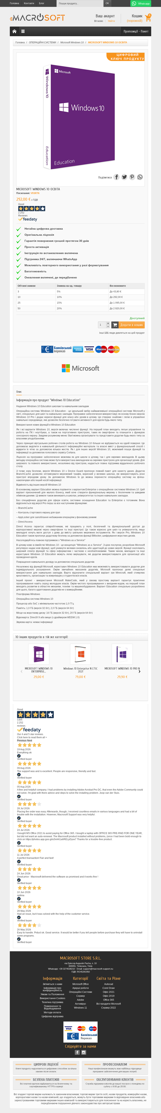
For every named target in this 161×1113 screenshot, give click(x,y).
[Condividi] (139, 177)
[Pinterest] (132, 177)
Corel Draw (108, 988)
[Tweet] (124, 177)
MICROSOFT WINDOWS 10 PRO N (122, 668)
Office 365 (108, 999)
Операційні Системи (80, 992)
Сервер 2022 (108, 1007)
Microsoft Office (80, 984)
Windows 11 (80, 1007)
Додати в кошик (131, 325)
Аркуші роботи (80, 988)
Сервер (80, 996)
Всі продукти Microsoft (108, 1003)
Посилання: (23, 193)
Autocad (108, 984)
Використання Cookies (52, 998)
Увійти (111, 21)
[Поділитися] (116, 177)
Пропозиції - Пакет (136, 31)
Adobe (80, 999)
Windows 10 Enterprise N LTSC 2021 (80, 670)
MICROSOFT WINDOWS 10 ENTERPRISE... (39, 670)
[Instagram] (83, 1052)
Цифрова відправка (52, 1016)
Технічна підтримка (52, 1002)
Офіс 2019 (108, 996)
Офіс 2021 (108, 992)
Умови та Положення (52, 994)
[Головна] (14, 31)
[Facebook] (77, 1052)
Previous (22, 740)
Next (29, 740)
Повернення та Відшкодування (52, 1007)
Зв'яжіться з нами (52, 984)
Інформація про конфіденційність (52, 989)
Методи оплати (52, 1012)
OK (107, 3)
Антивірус (80, 1003)
